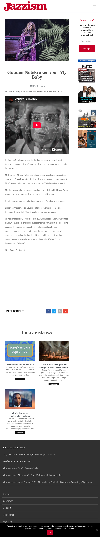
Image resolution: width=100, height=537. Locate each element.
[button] (48, 311)
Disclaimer (7, 501)
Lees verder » (20, 379)
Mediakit (6, 508)
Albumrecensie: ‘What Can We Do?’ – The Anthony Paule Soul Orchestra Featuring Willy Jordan (47, 482)
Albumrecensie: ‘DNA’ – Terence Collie (20, 468)
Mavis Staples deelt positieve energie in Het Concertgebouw (54, 366)
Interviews (7, 521)
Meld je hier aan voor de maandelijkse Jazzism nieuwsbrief (87, 30)
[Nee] (97, 530)
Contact (6, 494)
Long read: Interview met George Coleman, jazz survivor (28, 454)
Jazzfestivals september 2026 (20, 364)
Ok (50, 532)
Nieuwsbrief (8, 515)
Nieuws (42, 86)
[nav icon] (94, 6)
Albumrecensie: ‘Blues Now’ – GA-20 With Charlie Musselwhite (32, 475)
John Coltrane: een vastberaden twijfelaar (20, 414)
